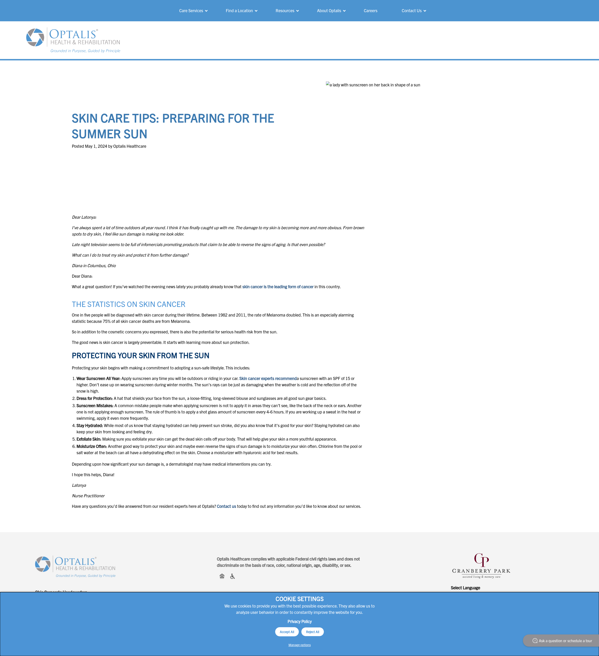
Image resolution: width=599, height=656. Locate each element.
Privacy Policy (300, 621)
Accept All (287, 632)
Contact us (226, 506)
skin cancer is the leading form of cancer (278, 286)
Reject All (312, 632)
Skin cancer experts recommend (268, 378)
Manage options (300, 645)
